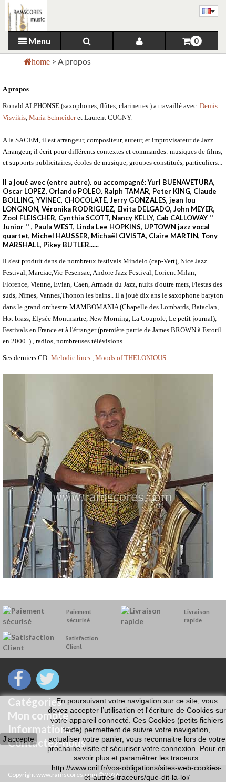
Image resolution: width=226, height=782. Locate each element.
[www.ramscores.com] (23, 15)
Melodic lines (71, 358)
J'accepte (18, 739)
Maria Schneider (52, 117)
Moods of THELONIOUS (130, 358)
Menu (38, 41)
